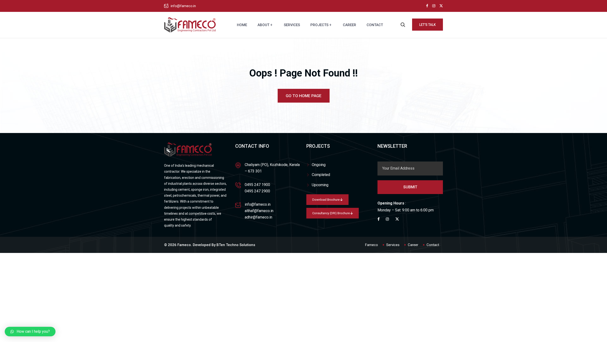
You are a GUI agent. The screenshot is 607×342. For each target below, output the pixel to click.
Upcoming (320, 185)
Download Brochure (326, 199)
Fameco (371, 245)
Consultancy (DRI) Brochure (331, 213)
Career (349, 25)
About (263, 25)
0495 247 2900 (257, 191)
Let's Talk (427, 25)
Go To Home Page (304, 95)
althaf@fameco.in (259, 211)
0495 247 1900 (257, 184)
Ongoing (319, 164)
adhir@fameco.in (258, 217)
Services (292, 25)
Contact (375, 25)
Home (242, 25)
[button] (30, 331)
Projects (319, 25)
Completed (321, 174)
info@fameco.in (183, 6)
